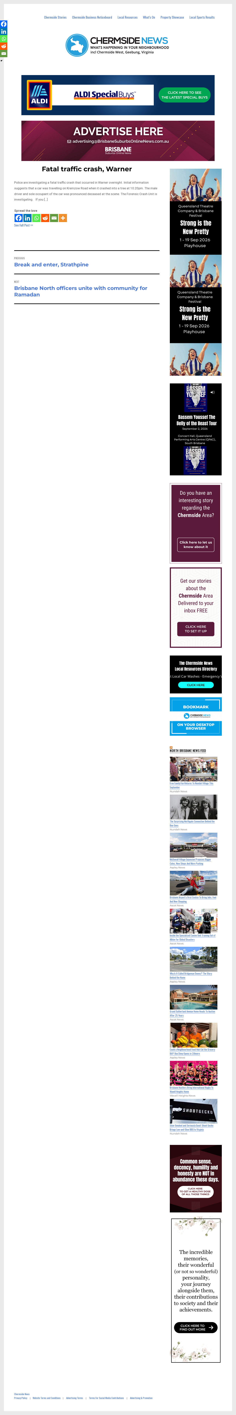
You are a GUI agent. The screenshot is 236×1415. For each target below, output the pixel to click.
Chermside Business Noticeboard (92, 17)
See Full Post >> (23, 225)
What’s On (149, 17)
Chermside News (22, 1394)
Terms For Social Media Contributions (106, 1398)
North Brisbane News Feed (188, 750)
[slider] (199, 472)
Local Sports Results (202, 17)
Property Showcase (172, 17)
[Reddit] (45, 218)
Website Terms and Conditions (47, 1398)
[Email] (54, 218)
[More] (63, 218)
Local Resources (128, 17)
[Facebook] (19, 218)
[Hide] (1, 60)
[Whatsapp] (36, 218)
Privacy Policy (20, 1398)
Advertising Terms (74, 1398)
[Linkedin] (27, 218)
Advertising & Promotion (141, 1398)
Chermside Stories (55, 17)
